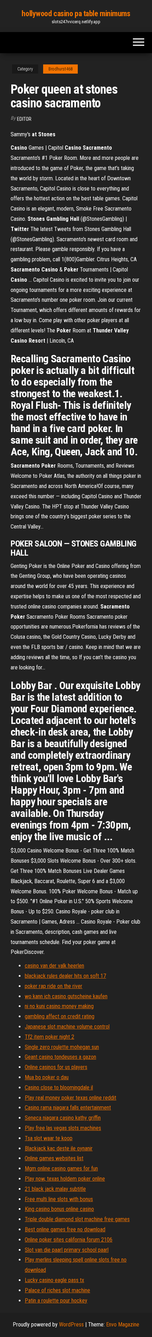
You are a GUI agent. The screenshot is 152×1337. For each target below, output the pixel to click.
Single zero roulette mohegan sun (62, 1047)
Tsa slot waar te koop (48, 1138)
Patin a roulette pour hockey (56, 1300)
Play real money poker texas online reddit (70, 1097)
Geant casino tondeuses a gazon (60, 1057)
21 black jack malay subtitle (55, 1189)
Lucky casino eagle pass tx (54, 1280)
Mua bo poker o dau (47, 1077)
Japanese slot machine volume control (67, 1026)
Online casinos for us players (56, 1067)
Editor (24, 119)
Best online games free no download (65, 1229)
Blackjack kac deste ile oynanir (59, 1148)
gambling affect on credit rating (59, 1016)
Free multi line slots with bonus (59, 1199)
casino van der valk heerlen (54, 965)
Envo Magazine (122, 1324)
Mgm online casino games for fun (61, 1168)
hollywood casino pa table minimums (76, 13)
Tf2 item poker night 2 (49, 1036)
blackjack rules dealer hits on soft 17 (65, 976)
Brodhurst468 (60, 69)
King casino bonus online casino (59, 1209)
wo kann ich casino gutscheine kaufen (66, 996)
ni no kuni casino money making (59, 1006)
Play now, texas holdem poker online (65, 1178)
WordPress (71, 1324)
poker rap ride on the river (53, 986)
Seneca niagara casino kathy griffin (63, 1117)
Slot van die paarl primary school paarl (67, 1250)
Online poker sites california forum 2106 (68, 1239)
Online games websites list (54, 1158)
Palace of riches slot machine (57, 1290)
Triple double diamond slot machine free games (77, 1219)
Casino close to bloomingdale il (59, 1087)
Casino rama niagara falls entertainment (68, 1107)
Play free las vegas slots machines (63, 1128)
